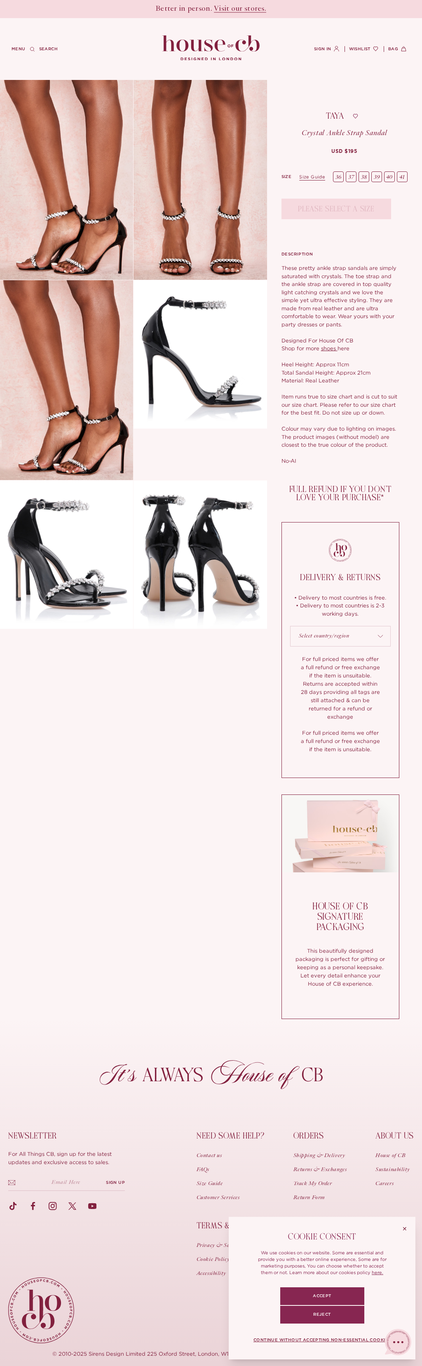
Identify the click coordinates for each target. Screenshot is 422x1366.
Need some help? (231, 1136)
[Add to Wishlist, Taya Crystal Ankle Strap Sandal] (355, 116)
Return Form (309, 1198)
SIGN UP (115, 1183)
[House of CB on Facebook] (33, 1206)
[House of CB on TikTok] (13, 1206)
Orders (308, 1136)
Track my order (312, 1184)
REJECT (322, 1314)
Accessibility (211, 1274)
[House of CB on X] (72, 1206)
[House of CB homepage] (41, 1310)
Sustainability (392, 1170)
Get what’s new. (258, 9)
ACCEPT (322, 1296)
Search (48, 49)
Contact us (209, 1156)
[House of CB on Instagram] (53, 1206)
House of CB (390, 1156)
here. (377, 1272)
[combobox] (340, 636)
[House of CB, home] (211, 48)
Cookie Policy (213, 1260)
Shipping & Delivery (319, 1156)
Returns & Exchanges (320, 1170)
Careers (384, 1184)
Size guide (312, 176)
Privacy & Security (220, 1246)
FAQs (203, 1170)
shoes (329, 348)
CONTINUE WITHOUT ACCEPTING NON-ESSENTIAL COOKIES (322, 1340)
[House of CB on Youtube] (92, 1206)
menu (19, 49)
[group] (344, 151)
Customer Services (218, 1198)
